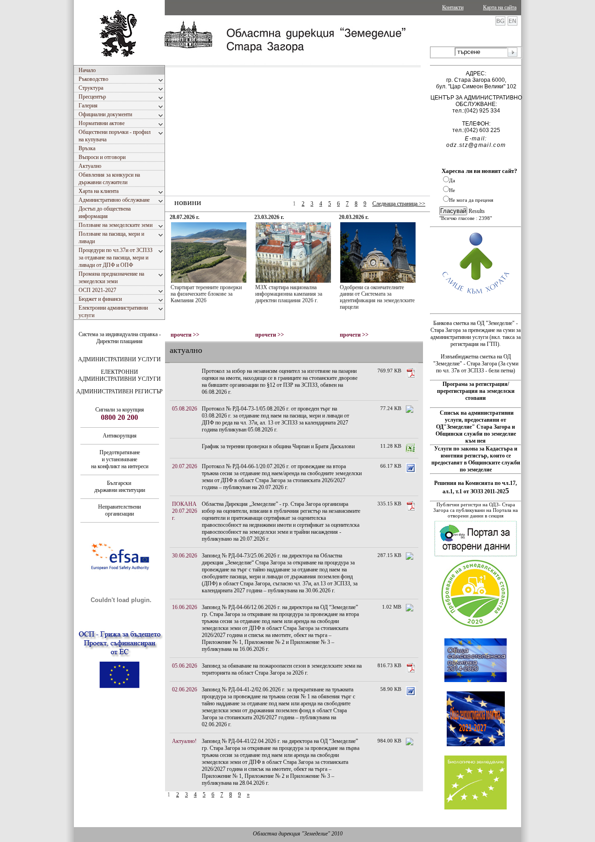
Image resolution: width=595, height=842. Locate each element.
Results (477, 211)
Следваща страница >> (398, 203)
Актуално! (184, 741)
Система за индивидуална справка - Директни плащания (120, 338)
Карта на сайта (499, 7)
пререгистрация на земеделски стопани (476, 394)
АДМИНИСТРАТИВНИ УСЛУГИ (119, 359)
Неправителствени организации (119, 510)
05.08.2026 (184, 408)
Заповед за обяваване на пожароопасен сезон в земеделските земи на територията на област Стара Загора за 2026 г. (282, 669)
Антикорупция (120, 435)
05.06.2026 (184, 666)
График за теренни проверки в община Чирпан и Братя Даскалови (278, 446)
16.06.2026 (184, 607)
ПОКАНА (184, 504)
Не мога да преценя (471, 200)
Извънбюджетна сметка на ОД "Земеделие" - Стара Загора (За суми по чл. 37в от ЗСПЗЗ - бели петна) (475, 363)
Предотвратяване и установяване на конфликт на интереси (119, 459)
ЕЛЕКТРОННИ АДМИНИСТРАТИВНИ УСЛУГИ (119, 375)
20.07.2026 (184, 466)
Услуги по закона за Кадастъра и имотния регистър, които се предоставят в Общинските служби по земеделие (475, 459)
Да (452, 180)
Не (452, 190)
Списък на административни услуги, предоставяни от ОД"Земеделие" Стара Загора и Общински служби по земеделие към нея (476, 427)
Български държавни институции (119, 486)
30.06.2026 (184, 555)
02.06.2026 (184, 689)
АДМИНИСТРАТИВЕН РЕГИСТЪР (119, 391)
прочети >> (185, 334)
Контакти (452, 7)
